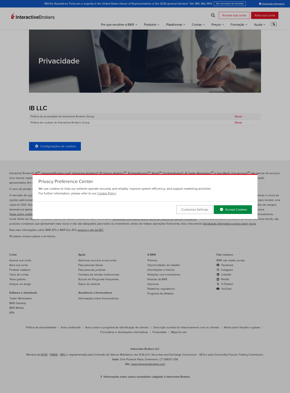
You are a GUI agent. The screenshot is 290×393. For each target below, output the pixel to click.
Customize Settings (194, 210)
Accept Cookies (235, 210)
